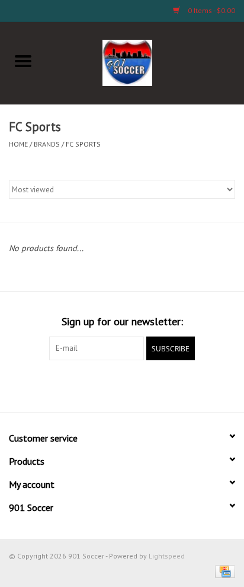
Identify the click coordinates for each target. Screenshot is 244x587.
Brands (47, 143)
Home (18, 143)
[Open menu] (23, 60)
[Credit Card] (223, 570)
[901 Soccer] (145, 61)
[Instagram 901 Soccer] (185, 384)
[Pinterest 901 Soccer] (122, 384)
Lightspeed (167, 555)
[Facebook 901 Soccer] (58, 384)
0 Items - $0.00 (210, 10)
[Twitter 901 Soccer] (79, 384)
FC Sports (83, 143)
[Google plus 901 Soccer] (100, 384)
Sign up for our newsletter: (122, 321)
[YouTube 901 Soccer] (143, 384)
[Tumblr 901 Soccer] (164, 384)
